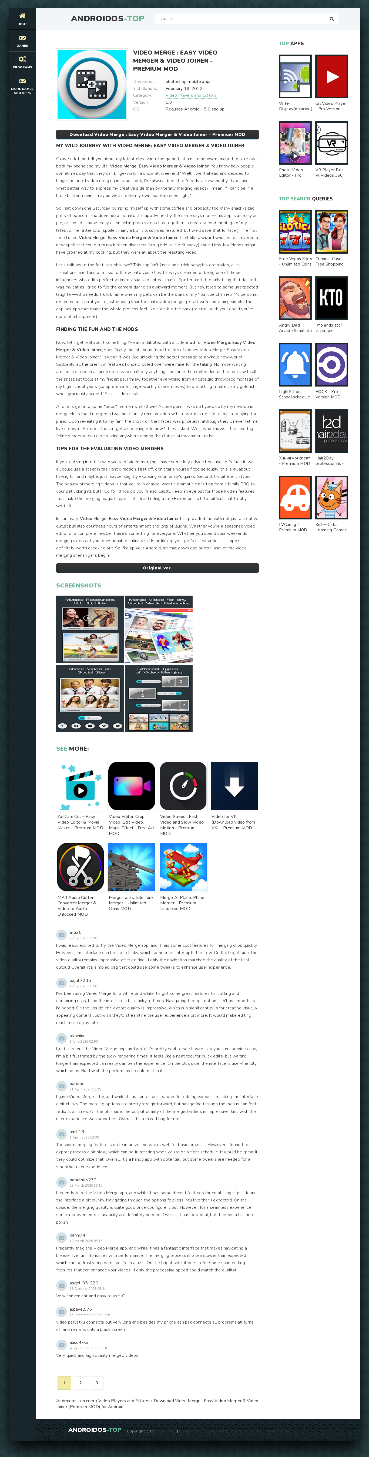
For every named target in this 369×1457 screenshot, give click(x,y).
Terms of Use (277, 1431)
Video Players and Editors (191, 95)
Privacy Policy (191, 1431)
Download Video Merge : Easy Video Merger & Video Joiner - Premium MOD (157, 134)
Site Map (168, 1431)
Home (22, 24)
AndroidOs (108, 19)
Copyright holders (245, 1431)
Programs (22, 67)
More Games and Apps (22, 91)
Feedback (216, 1431)
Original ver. (157, 568)
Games (22, 46)
